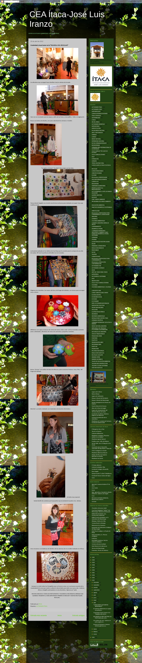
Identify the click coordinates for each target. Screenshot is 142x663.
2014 (93, 575)
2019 (93, 562)
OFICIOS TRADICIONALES (98, 334)
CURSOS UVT (95, 181)
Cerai (93, 477)
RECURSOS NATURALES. (98, 350)
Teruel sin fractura (96, 431)
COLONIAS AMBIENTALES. (98, 220)
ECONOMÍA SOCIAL (97, 297)
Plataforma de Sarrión (97, 458)
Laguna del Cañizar (97, 392)
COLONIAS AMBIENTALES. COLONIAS (101, 287)
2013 (93, 577)
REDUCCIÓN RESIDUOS (98, 248)
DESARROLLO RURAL (97, 228)
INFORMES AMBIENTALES (98, 316)
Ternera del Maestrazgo (98, 548)
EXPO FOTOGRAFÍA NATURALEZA (100, 303)
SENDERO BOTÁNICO (97, 359)
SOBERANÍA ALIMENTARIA (98, 185)
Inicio (59, 616)
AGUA (93, 270)
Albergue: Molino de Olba (99, 521)
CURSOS (94, 137)
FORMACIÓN (95, 159)
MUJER (93, 243)
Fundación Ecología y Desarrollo (100, 469)
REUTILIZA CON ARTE (97, 355)
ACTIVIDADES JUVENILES (98, 268)
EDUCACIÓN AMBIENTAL (98, 205)
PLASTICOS (94, 340)
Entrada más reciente (38, 616)
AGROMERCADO (96, 111)
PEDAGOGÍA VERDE (97, 336)
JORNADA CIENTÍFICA (97, 320)
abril (95, 602)
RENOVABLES (95, 250)
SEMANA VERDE (96, 357)
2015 (93, 572)
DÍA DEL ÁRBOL (96, 122)
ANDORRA (94, 216)
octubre (96, 587)
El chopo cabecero (96, 465)
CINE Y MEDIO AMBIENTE (98, 199)
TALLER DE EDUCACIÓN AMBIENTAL (101, 361)
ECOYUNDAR (95, 301)
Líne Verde (95, 488)
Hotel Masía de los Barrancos (99, 546)
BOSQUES (94, 197)
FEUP (93, 156)
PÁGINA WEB (95, 348)
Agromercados (95, 280)
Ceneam (94, 501)
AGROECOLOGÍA (96, 128)
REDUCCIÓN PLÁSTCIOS (98, 353)
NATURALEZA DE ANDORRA (99, 331)
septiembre (97, 590)
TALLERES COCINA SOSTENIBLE (100, 365)
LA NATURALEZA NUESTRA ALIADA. (101, 241)
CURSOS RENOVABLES (97, 171)
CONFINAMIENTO (96, 226)
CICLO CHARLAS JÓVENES (98, 154)
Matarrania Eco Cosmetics (98, 525)
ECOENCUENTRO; (96, 295)
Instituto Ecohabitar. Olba (98, 467)
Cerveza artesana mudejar (99, 544)
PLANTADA (94, 338)
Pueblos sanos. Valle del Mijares (100, 441)
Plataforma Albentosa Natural (99, 452)
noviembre (96, 585)
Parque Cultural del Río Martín (100, 398)
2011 (93, 637)
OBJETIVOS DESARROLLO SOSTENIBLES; (102, 207)
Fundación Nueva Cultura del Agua (101, 475)
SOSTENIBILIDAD (96, 117)
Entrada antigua (78, 616)
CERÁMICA (94, 218)
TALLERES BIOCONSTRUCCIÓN (100, 363)
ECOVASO (94, 299)
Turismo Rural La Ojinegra (99, 523)
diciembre (96, 582)
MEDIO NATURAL (96, 139)
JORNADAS (94, 237)
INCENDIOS (95, 314)
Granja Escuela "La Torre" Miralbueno (102, 473)
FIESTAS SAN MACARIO (97, 307)
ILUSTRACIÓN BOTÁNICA (98, 311)
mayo (95, 600)
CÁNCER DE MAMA (97, 173)
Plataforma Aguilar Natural (99, 439)
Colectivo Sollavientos (97, 433)
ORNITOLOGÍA (95, 211)
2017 (93, 567)
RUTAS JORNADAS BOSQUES (99, 143)
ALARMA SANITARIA (97, 195)
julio (95, 595)
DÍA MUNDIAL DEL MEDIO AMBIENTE (101, 201)
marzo (95, 629)
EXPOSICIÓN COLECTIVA (98, 305)
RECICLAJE (94, 169)
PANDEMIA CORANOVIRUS (99, 246)
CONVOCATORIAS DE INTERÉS (99, 113)
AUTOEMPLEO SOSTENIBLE (99, 276)
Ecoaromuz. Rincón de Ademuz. (100, 550)
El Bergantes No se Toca (98, 429)
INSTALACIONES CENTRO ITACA (100, 318)
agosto (95, 592)
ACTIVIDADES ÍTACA (41, 606)
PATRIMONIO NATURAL (98, 141)
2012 (93, 580)
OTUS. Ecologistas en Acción (99, 450)
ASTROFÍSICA (95, 274)
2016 (93, 570)
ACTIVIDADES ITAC (96, 265)
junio (95, 597)
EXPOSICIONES (95, 126)
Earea (93, 490)
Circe (93, 496)
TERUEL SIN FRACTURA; (98, 163)
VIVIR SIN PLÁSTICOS (97, 367)
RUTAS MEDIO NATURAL (98, 130)
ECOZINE (94, 175)
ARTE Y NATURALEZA (97, 132)
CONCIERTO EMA (96, 290)
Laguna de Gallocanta (97, 396)
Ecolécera (94, 538)
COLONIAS (94, 285)
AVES (93, 278)
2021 (93, 557)
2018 (93, 565)
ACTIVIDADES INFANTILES (98, 124)
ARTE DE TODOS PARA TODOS (99, 272)
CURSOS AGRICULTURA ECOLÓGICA (101, 165)
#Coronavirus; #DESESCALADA (99, 177)
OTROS (94, 120)
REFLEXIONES (95, 183)
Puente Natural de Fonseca (99, 406)
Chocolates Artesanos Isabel (99, 508)
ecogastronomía (96, 256)
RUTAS (93, 252)
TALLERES (94, 254)
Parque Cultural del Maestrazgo (100, 400)
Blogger (80, 657)
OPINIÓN (94, 161)
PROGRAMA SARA (96, 344)
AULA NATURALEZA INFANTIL (99, 179)
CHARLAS (94, 134)
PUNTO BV (94, 346)
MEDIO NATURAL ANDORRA (99, 326)
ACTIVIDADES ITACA (97, 109)
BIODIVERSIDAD (96, 145)
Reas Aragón (95, 471)
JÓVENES (94, 239)
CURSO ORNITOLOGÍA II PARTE (100, 292)
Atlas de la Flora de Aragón (99, 408)
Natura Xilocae (95, 394)
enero (95, 634)
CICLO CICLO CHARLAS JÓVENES (100, 282)
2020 (93, 560)
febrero (96, 631)
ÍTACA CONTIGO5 (96, 115)
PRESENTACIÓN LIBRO (97, 342)
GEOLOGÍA (95, 309)
